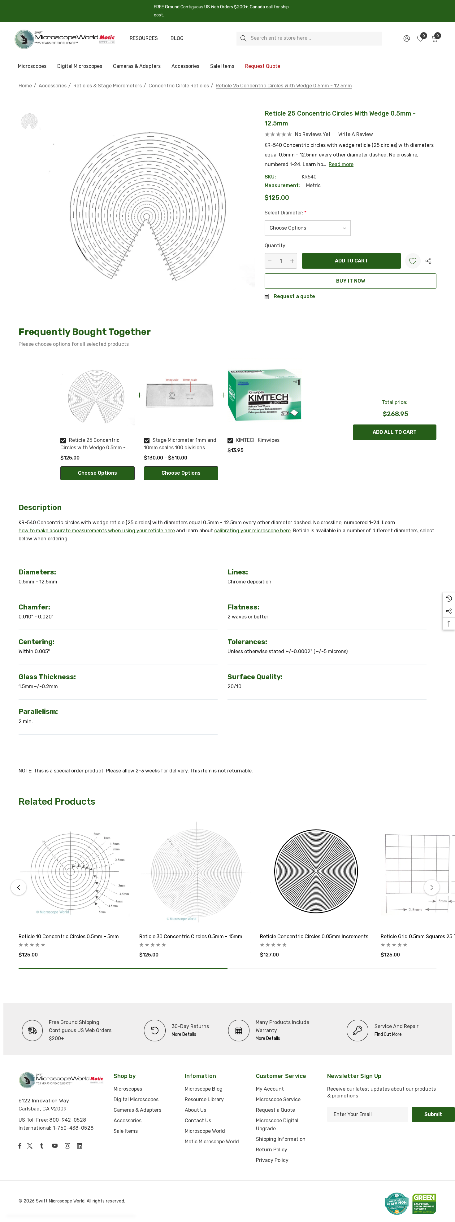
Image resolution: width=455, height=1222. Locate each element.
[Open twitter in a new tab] (30, 1145)
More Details (184, 1034)
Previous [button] (18, 887)
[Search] (243, 39)
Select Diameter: (285, 213)
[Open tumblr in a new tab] (43, 1145)
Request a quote (294, 296)
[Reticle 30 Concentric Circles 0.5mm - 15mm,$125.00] (195, 872)
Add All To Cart (395, 432)
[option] (97, 419)
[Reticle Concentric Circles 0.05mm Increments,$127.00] (315, 872)
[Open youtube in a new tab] (56, 1145)
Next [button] (432, 887)
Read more (341, 164)
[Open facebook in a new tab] (20, 1145)
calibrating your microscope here (252, 531)
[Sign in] (406, 38)
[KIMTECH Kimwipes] (265, 395)
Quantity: (276, 245)
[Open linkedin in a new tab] (80, 1145)
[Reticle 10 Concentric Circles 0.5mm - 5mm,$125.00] (74, 872)
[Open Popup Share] (428, 261)
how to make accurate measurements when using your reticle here (97, 531)
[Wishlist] (413, 261)
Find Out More (388, 1034)
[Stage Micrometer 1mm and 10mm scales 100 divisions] (181, 395)
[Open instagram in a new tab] (68, 1145)
